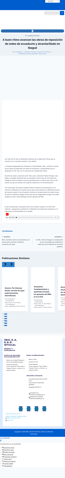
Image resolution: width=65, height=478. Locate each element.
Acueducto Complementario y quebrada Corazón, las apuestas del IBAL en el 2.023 (42, 292)
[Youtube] (44, 409)
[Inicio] (25, 35)
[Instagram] (36, 409)
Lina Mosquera (19, 52)
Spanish (50, 1)
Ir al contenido (5, 438)
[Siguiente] (11, 264)
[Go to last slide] (5, 264)
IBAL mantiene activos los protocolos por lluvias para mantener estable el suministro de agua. (16, 240)
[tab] (5, 314)
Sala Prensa (39, 300)
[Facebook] (21, 409)
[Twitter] (28, 409)
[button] (32, 31)
